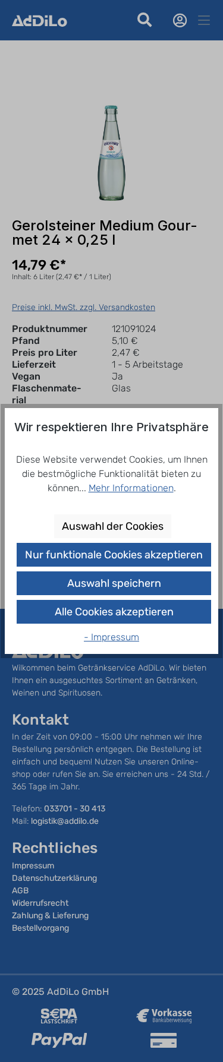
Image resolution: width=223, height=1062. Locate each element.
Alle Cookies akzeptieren (114, 611)
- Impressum (111, 637)
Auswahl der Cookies (113, 526)
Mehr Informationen (131, 488)
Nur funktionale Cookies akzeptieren (114, 554)
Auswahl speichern (114, 583)
